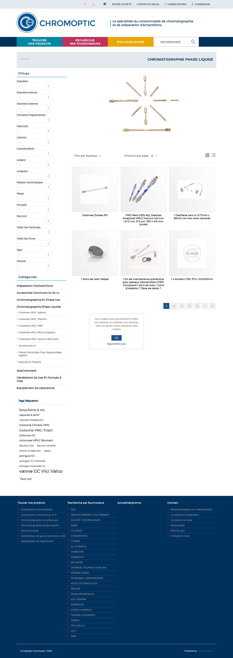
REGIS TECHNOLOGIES (84, 583)
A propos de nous (181, 520)
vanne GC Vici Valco (40, 471)
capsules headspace (31, 420)
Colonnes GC (27, 435)
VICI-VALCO (78, 625)
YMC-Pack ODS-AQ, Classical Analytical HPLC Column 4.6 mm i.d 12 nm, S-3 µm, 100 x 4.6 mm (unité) (143, 220)
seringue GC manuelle (32, 461)
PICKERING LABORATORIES (87, 578)
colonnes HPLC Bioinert (36, 440)
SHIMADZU (77, 604)
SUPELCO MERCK (81, 609)
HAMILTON (77, 551)
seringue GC (27, 455)
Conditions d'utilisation (185, 514)
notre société (122, 4)
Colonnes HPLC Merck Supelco (37, 332)
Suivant (205, 306)
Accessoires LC (27, 345)
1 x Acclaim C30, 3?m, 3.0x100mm (192, 279)
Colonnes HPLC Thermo (33, 319)
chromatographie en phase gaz (38, 299)
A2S (73, 509)
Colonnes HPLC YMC (31, 325)
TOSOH (75, 620)
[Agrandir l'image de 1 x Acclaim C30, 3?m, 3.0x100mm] (192, 253)
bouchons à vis (31, 410)
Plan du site (178, 530)
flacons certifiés (46, 445)
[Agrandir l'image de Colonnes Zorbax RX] (94, 189)
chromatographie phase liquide (39, 306)
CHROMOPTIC (79, 535)
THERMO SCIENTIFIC (83, 615)
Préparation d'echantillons (35, 285)
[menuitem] (39, 42)
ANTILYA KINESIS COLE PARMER (90, 514)
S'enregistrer (177, 4)
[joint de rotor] (94, 253)
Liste (213, 155)
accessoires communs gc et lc (38, 292)
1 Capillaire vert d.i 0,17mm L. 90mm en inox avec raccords (192, 217)
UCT (73, 630)
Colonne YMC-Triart (36, 430)
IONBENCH (77, 557)
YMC (73, 636)
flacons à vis (26, 445)
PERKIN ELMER (80, 572)
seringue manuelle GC (32, 466)
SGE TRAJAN (78, 599)
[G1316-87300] (192, 189)
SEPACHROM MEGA (82, 594)
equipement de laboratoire (35, 388)
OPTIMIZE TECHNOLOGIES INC (89, 567)
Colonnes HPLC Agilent (32, 312)
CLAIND (75, 541)
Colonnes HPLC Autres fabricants (39, 339)
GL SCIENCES (79, 546)
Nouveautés (178, 525)
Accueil (24, 59)
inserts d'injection (30, 450)
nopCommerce (205, 651)
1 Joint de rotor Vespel (95, 279)
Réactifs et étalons (30, 362)
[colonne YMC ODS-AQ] (143, 189)
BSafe (74, 525)
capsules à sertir (29, 415)
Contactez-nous (148, 4)
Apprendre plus (116, 343)
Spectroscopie (26, 370)
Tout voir (26, 479)
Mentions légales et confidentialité (191, 509)
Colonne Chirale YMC (34, 425)
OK (116, 337)
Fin (212, 306)
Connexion (202, 4)
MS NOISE (77, 562)
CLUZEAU (76, 530)
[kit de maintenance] (143, 253)
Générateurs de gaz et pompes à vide (39, 379)
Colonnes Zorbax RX (95, 215)
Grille (207, 155)
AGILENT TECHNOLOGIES (85, 520)
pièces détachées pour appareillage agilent (40, 354)
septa (47, 450)
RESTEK (75, 588)
